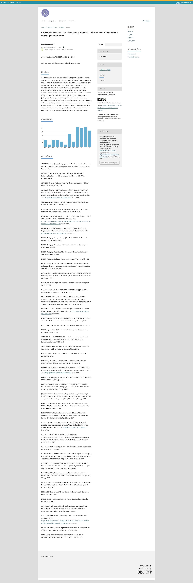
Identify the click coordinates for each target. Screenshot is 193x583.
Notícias (62, 21)
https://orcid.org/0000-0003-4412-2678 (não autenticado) (58, 49)
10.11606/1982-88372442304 (108, 151)
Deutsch (130, 32)
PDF (102, 44)
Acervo (49, 27)
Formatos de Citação (109, 163)
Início (43, 27)
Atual (43, 21)
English (130, 35)
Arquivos (52, 21)
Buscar (147, 21)
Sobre (71, 21)
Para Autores (132, 54)
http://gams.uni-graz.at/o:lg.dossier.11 (58, 198)
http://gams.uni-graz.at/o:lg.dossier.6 (53, 233)
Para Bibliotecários (133, 57)
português (131, 41)
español (130, 38)
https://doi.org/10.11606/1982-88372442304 (59, 57)
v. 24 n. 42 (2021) (59, 27)
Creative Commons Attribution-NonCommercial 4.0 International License (110, 107)
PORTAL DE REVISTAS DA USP (11, 2)
